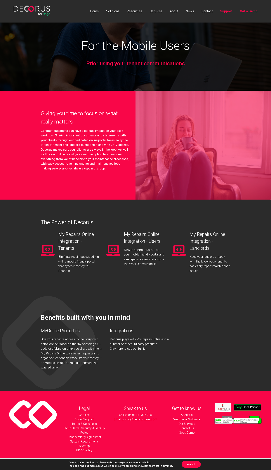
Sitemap (84, 446)
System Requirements (84, 441)
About (174, 11)
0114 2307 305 (142, 415)
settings (167, 466)
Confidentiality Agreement (84, 437)
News (190, 11)
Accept (191, 464)
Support (226, 11)
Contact (207, 11)
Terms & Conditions (84, 424)
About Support (84, 419)
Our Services (187, 424)
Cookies (84, 415)
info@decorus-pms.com (141, 419)
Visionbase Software (186, 419)
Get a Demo (249, 11)
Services (156, 11)
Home (94, 11)
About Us (187, 415)
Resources (134, 11)
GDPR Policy (84, 450)
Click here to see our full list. (128, 348)
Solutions (112, 11)
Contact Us (187, 428)
